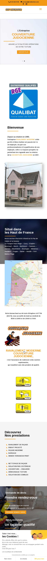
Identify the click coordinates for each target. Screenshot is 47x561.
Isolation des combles (18, 475)
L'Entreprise (23, 30)
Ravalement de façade (18, 445)
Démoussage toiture (17, 472)
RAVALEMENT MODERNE (25, 139)
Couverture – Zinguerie (19, 469)
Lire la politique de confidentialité (12, 552)
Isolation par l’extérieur (19, 466)
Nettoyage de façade (17, 463)
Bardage (12, 453)
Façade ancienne (15, 450)
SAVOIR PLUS (23, 52)
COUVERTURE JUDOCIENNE (21, 155)
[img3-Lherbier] (23, 206)
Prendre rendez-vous (15, 512)
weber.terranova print (18, 456)
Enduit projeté (15, 447)
